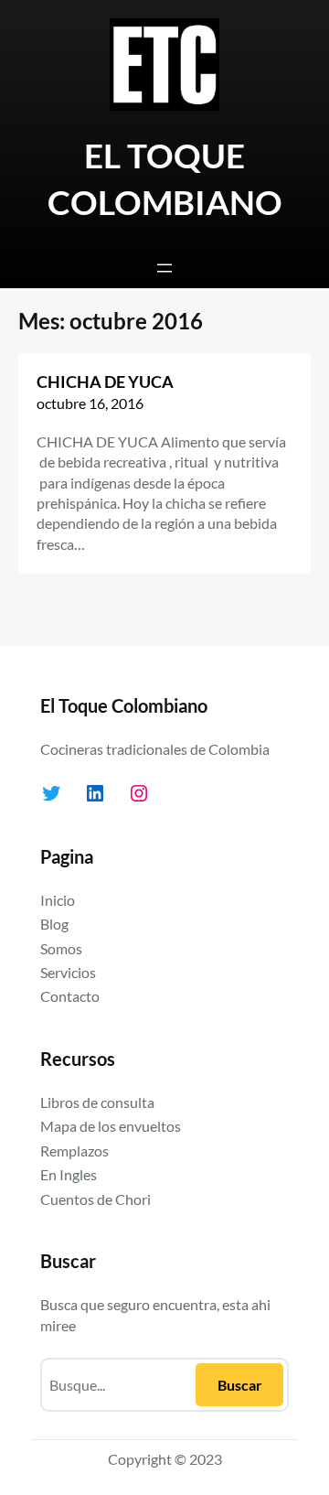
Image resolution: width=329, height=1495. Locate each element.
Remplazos (74, 1150)
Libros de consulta (97, 1102)
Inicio (57, 900)
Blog (54, 923)
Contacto (70, 996)
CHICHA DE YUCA (105, 381)
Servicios (68, 972)
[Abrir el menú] (164, 268)
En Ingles (68, 1174)
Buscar (240, 1384)
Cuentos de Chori (95, 1199)
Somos (61, 948)
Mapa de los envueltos (110, 1126)
